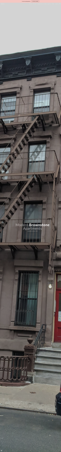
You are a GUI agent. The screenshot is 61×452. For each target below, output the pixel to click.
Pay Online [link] (44, 3)
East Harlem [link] (34, 3)
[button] (60, 4)
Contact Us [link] (57, 3)
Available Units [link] (39, 3)
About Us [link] (30, 3)
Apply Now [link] (49, 3)
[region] (30, 1)
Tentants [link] (53, 3)
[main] (32, 227)
